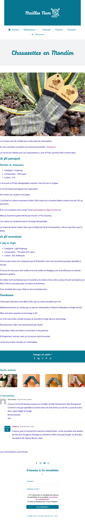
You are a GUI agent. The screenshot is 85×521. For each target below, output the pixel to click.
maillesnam (15, 426)
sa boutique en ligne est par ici (47, 210)
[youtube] (44, 463)
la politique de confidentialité (47, 498)
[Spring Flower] (8, 375)
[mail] (48, 463)
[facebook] (36, 463)
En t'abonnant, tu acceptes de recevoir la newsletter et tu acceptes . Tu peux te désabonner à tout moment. (43, 498)
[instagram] (40, 463)
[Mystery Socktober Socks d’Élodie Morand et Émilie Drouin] (31, 375)
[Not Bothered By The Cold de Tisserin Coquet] (76, 375)
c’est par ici (51, 147)
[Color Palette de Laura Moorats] (53, 375)
